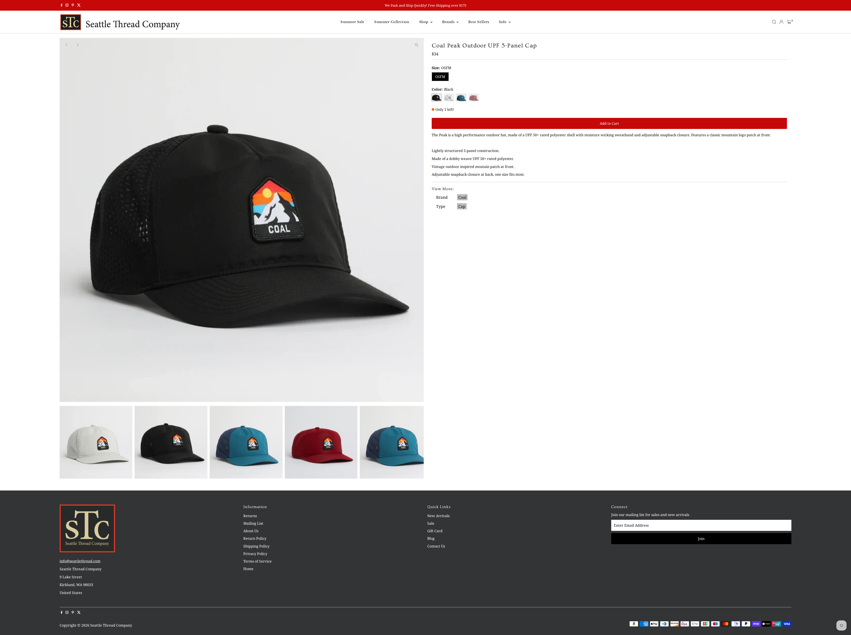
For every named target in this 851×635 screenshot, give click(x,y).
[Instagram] (67, 5)
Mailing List (253, 523)
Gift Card (435, 530)
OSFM (440, 76)
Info (503, 22)
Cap (461, 206)
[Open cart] (789, 22)
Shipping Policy (256, 546)
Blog (431, 538)
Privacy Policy (255, 553)
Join (701, 538)
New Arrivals (438, 515)
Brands (449, 22)
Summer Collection (391, 22)
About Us (250, 530)
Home (248, 568)
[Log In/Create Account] (781, 22)
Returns (250, 515)
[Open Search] (774, 22)
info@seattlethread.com (80, 561)
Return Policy (254, 538)
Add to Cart (609, 123)
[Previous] (67, 45)
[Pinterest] (72, 5)
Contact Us (436, 546)
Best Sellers (478, 22)
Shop (424, 22)
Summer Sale (352, 22)
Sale (430, 523)
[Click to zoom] (417, 45)
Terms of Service (257, 561)
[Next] (78, 45)
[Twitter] (79, 5)
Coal (462, 197)
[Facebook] (62, 5)
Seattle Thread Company (111, 625)
